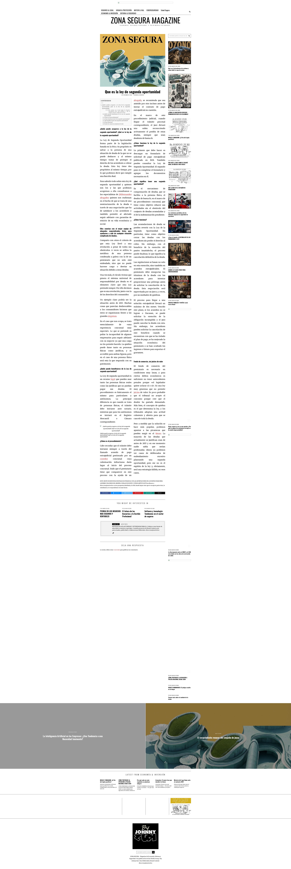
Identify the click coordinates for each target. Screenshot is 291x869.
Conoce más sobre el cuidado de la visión (178, 698)
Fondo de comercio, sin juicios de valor (114, 124)
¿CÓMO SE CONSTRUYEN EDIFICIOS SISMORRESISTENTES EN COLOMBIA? (178, 113)
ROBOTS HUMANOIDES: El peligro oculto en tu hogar (179, 688)
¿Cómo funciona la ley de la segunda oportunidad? (117, 119)
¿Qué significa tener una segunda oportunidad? (116, 120)
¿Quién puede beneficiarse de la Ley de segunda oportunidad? (117, 114)
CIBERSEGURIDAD (152, 10)
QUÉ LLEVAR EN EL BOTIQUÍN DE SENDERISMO (176, 188)
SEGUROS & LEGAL (107, 10)
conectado (117, 550)
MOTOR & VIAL (139, 10)
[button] (189, 36)
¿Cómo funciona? (108, 122)
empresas (112, 316)
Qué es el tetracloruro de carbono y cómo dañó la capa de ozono (178, 69)
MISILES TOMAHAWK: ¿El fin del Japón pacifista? (178, 138)
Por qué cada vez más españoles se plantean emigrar (143, 782)
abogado (138, 100)
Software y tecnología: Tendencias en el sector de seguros (154, 514)
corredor (104, 459)
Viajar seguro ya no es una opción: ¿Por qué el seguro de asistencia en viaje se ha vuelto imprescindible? (179, 428)
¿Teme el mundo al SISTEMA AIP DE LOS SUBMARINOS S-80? (179, 238)
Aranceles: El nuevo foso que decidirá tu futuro (164, 781)
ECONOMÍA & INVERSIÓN (109, 13)
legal (113, 379)
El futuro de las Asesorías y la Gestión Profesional (131, 514)
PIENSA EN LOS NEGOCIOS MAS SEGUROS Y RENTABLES (110, 514)
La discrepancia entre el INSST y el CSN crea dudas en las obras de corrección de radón (179, 554)
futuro (158, 433)
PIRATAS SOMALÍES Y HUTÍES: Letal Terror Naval (178, 303)
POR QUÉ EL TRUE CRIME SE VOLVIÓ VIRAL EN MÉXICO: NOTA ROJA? (178, 163)
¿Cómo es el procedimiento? (111, 117)
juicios (137, 392)
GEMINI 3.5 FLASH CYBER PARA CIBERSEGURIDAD (176, 271)
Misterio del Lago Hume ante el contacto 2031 (182, 781)
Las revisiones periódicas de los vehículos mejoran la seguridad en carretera (178, 214)
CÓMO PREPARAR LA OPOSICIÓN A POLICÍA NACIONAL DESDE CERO (177, 678)
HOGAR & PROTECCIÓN (124, 10)
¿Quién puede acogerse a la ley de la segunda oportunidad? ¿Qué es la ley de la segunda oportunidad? (116, 106)
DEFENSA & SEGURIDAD (128, 13)
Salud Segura (165, 10)
